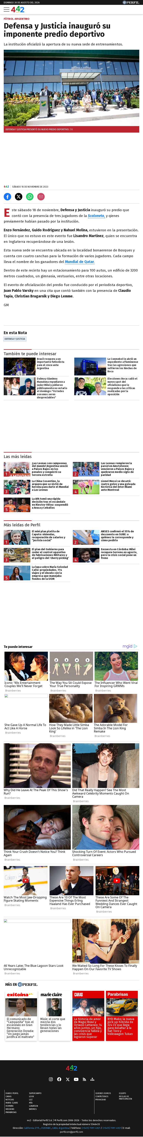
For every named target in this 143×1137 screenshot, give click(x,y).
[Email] (41, 196)
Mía (30, 1103)
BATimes (32, 1109)
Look (31, 1096)
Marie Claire (12, 1103)
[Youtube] (76, 1080)
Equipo (122, 1093)
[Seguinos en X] (67, 1079)
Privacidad (100, 1099)
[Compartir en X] (18, 196)
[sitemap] (92, 1080)
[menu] (6, 9)
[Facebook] (59, 1079)
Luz (31, 1099)
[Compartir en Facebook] (7, 196)
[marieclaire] (55, 995)
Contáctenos (101, 1096)
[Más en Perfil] (27, 984)
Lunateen (33, 1106)
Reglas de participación (125, 1097)
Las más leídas (18, 456)
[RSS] (84, 1080)
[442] (71, 1068)
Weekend (10, 1109)
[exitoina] (21, 995)
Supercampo (35, 1093)
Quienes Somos (103, 1093)
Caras (8, 1096)
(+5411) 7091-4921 (91, 1128)
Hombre (10, 1106)
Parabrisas (11, 1112)
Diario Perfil (12, 1093)
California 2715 (32, 1128)
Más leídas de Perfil (22, 524)
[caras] (88, 995)
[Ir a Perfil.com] (131, 3)
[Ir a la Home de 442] (17, 11)
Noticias (10, 1099)
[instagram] (51, 1079)
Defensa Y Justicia (15, 338)
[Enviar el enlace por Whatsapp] (30, 196)
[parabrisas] (122, 995)
